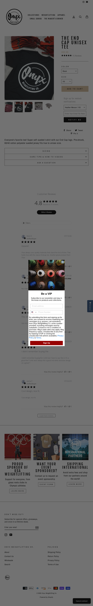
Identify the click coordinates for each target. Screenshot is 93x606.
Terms (38, 338)
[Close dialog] (62, 262)
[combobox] (33, 312)
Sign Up (46, 343)
